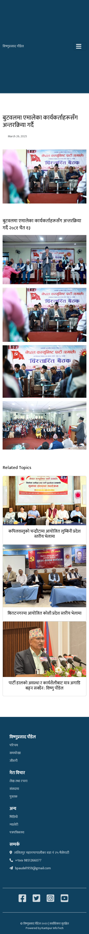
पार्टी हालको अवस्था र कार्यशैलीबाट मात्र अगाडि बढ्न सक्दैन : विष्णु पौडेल (44, 685)
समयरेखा (15, 753)
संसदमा (14, 789)
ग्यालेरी (14, 825)
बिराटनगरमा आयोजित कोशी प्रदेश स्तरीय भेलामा (44, 613)
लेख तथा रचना (18, 781)
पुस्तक (13, 797)
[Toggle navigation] (79, 46)
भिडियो (14, 817)
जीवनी (13, 761)
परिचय (14, 745)
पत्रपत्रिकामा (17, 832)
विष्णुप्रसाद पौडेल (13, 46)
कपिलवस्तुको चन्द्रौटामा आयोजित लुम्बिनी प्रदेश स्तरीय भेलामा (44, 534)
